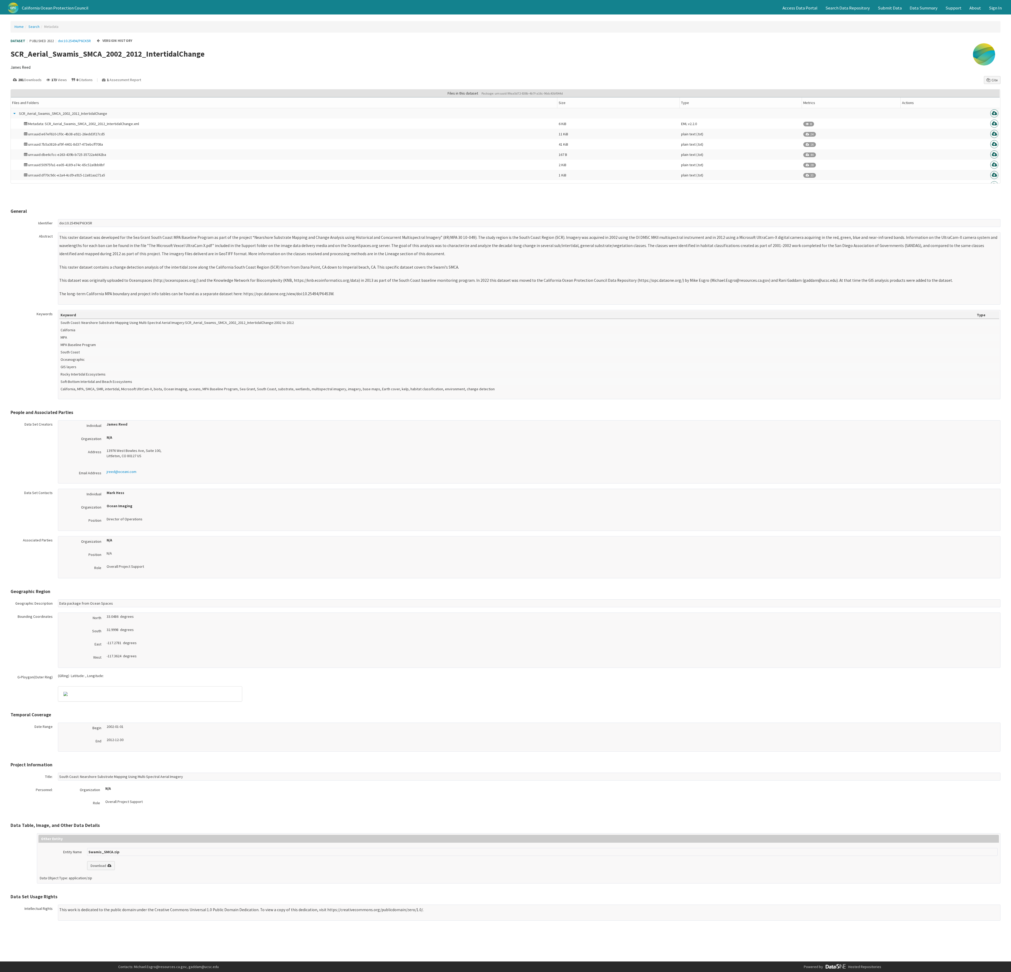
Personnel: (44, 789)
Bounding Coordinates (35, 616)
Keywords (45, 314)
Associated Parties (38, 540)
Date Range (43, 726)
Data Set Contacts (38, 492)
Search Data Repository (847, 8)
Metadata (51, 26)
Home (19, 26)
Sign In (995, 8)
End (98, 741)
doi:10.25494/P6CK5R (74, 40)
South (96, 631)
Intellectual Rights (38, 908)
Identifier (45, 223)
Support (953, 8)
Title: (49, 776)
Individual (94, 425)
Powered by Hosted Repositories (842, 966)
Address (94, 452)
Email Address (90, 473)
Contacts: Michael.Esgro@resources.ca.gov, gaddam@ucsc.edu (168, 966)
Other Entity (52, 838)
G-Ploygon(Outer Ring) (35, 677)
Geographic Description (34, 603)
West (97, 657)
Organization (91, 438)
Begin (96, 728)
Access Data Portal (799, 8)
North (97, 617)
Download (98, 865)
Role (97, 567)
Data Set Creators (38, 424)
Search (33, 26)
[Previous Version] (98, 41)
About (975, 8)
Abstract (46, 236)
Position (94, 520)
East (98, 644)
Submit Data (890, 8)
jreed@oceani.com (121, 471)
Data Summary (924, 8)
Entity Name (72, 852)
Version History (117, 40)
